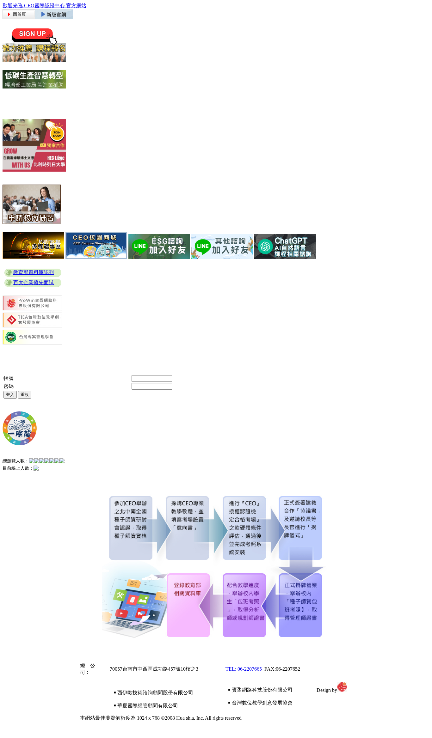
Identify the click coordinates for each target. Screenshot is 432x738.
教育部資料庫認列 (33, 272)
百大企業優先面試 (33, 282)
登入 (10, 394)
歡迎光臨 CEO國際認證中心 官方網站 (44, 5)
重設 (25, 394)
